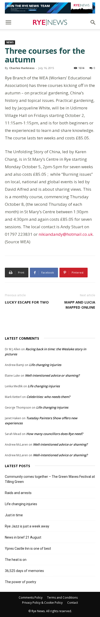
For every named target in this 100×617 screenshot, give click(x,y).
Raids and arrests (18, 493)
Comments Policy (30, 597)
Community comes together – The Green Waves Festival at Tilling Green (50, 479)
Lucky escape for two (27, 302)
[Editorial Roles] (50, 8)
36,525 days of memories (24, 571)
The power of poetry (20, 582)
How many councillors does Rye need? (54, 434)
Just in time (14, 515)
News (10, 42)
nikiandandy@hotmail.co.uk (66, 234)
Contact (72, 603)
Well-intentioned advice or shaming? (52, 375)
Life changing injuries (45, 365)
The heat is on (15, 560)
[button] (8, 22)
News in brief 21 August (23, 537)
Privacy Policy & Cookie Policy (42, 603)
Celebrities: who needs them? (48, 397)
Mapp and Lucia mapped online (79, 305)
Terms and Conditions (62, 597)
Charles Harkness (21, 68)
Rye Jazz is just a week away (27, 526)
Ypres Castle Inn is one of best (28, 548)
